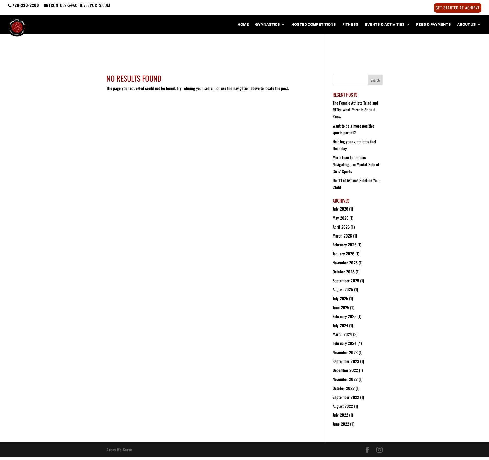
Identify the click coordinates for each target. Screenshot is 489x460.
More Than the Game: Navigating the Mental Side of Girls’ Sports (356, 164)
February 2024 (344, 343)
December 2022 (345, 370)
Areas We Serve (119, 450)
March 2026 (342, 236)
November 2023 (345, 352)
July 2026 (340, 209)
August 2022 (343, 406)
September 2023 (346, 361)
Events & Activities (385, 24)
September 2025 (346, 280)
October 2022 (344, 388)
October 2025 (344, 272)
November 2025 (345, 263)
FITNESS (350, 24)
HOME (243, 24)
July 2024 (340, 325)
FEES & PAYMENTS (433, 24)
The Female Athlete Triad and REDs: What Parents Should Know (355, 110)
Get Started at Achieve (458, 8)
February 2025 (344, 316)
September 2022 (346, 397)
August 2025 (343, 289)
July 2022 (340, 415)
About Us (466, 24)
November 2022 (345, 379)
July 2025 (340, 298)
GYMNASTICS (267, 24)
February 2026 (344, 245)
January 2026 (343, 253)
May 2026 (340, 218)
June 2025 (341, 307)
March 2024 (342, 334)
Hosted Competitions (313, 24)
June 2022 (341, 424)
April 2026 (341, 227)
